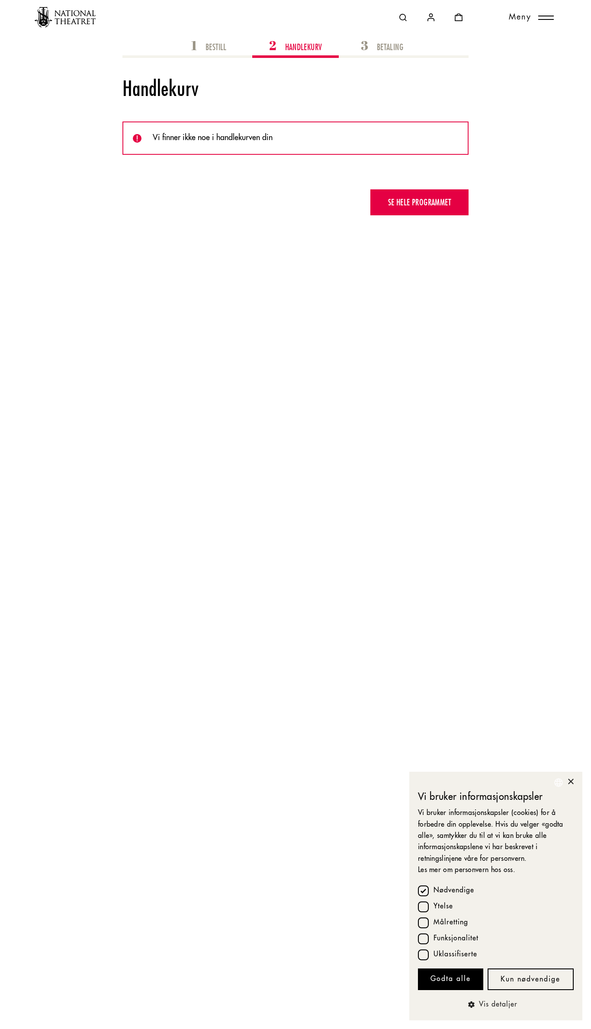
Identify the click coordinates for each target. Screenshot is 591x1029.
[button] (496, 1004)
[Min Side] (431, 17)
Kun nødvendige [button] (530, 979)
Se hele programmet (419, 202)
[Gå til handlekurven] (458, 17)
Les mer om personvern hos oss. (466, 870)
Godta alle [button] (450, 979)
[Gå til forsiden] (65, 17)
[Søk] (403, 17)
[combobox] (558, 782)
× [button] (570, 782)
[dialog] (495, 896)
